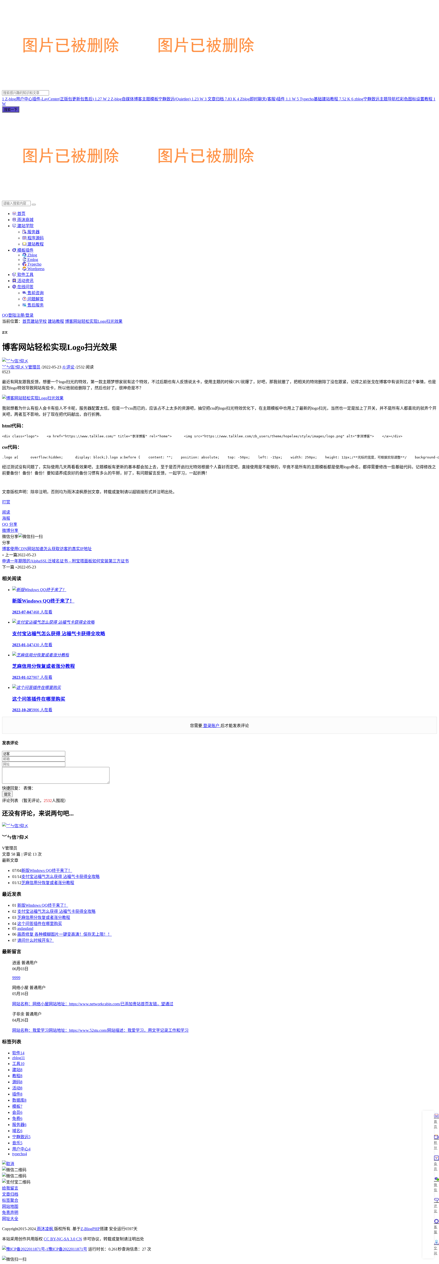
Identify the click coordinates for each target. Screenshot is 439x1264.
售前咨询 (35, 293)
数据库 (19, 1100)
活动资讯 (25, 281)
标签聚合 (10, 1200)
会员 (17, 1112)
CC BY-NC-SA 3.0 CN (63, 1239)
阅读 (6, 512)
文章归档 (10, 1194)
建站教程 (35, 244)
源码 (17, 1082)
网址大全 (10, 1218)
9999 (16, 978)
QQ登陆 (9, 315)
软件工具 (25, 274)
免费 (17, 1118)
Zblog (31, 255)
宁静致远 (21, 1137)
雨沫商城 (25, 220)
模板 (17, 1106)
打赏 (6, 502)
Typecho (33, 264)
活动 (17, 1088)
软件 (18, 1053)
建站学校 (38, 321)
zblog (18, 1058)
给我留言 (10, 1188)
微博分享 (10, 530)
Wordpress (35, 269)
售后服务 (35, 305)
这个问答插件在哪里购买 (39, 923)
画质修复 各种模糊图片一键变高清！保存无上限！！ (64, 934)
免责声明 (10, 1212)
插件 (17, 1094)
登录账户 (211, 725)
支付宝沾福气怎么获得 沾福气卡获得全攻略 (60, 876)
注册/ (20, 315)
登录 (29, 315)
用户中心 (21, 1149)
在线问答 (25, 287)
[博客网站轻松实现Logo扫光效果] (33, 398)
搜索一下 (10, 110)
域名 (17, 1131)
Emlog (32, 259)
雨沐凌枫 (45, 1229)
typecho (19, 1154)
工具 (18, 1063)
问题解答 (35, 299)
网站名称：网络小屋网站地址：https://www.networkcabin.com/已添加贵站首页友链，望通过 (92, 1004)
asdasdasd (25, 928)
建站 (17, 1070)
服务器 (33, 232)
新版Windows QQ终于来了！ (46, 870)
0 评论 (68, 367)
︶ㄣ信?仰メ (21, 367)
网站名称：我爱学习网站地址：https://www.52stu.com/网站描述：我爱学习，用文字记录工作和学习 (100, 1030)
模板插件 (25, 250)
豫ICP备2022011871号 (67, 1249)
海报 (6, 518)
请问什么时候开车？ (35, 940)
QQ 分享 (9, 524)
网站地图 (10, 1206)
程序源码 (35, 238)
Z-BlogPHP (90, 1229)
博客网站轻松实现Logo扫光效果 (93, 321)
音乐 (17, 1143)
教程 (17, 1076)
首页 (20, 213)
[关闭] (8, 1164)
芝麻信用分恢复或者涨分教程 (47, 883)
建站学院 (25, 226)
